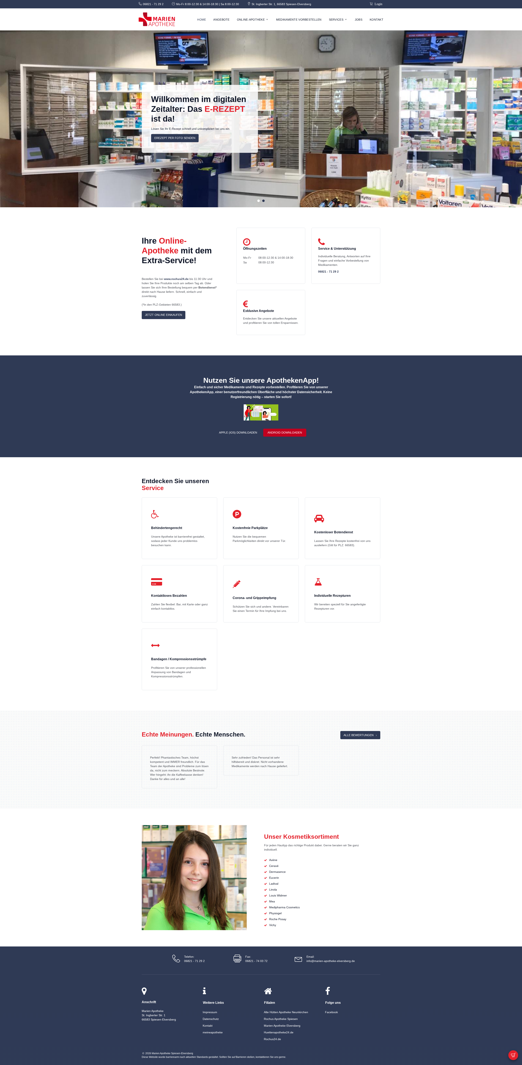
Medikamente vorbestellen (299, 19)
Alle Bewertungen (359, 735)
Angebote (221, 19)
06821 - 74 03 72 (256, 961)
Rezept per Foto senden (174, 140)
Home (201, 19)
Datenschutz (211, 1019)
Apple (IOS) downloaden (238, 432)
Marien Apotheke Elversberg (282, 1025)
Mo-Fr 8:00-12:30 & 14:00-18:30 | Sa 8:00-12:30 (207, 4)
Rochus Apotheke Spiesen (281, 1019)
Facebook (331, 1012)
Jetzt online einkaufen (163, 314)
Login (377, 3)
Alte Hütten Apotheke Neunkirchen (286, 1012)
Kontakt (376, 19)
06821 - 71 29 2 (153, 4)
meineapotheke (213, 1032)
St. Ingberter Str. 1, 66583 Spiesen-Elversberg (281, 4)
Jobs (358, 19)
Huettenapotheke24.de (278, 1032)
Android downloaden (285, 432)
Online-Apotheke (251, 19)
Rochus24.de (272, 1039)
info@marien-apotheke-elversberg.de (330, 961)
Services (336, 19)
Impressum (210, 1012)
